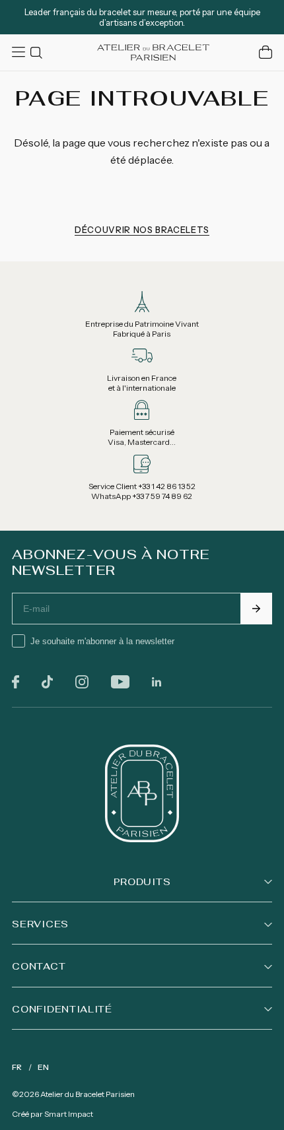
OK (256, 608)
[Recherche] (38, 52)
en (43, 1067)
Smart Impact (68, 1114)
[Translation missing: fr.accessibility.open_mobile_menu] (20, 52)
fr (17, 1067)
